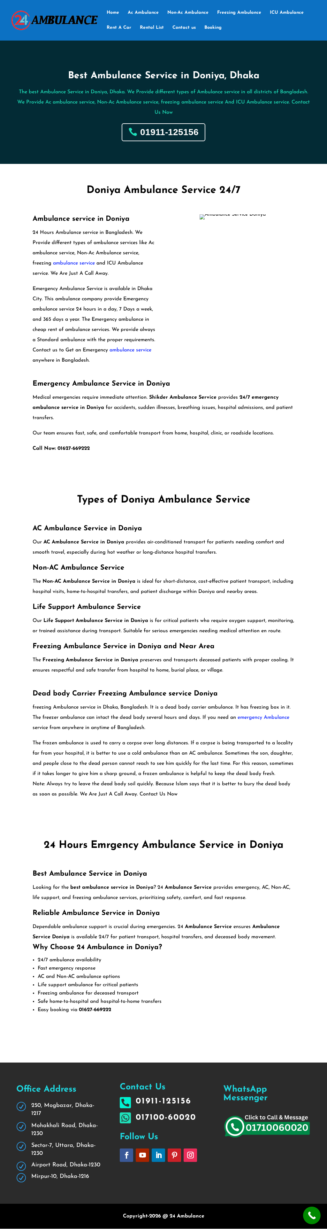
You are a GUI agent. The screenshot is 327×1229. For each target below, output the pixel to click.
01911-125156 (169, 132)
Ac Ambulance (143, 13)
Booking (213, 28)
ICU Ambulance (287, 13)
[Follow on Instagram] (190, 1155)
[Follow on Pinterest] (174, 1155)
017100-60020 (166, 1117)
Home (113, 13)
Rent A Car (119, 28)
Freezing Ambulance (239, 13)
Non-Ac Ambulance (188, 13)
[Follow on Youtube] (142, 1155)
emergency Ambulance (263, 717)
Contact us (184, 28)
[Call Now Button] (312, 1215)
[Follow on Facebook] (126, 1155)
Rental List (152, 28)
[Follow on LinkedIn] (158, 1155)
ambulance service (74, 263)
